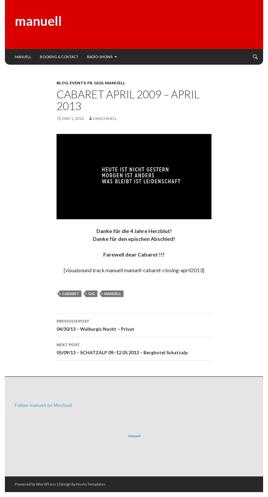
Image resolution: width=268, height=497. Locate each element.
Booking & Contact (59, 57)
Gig (91, 293)
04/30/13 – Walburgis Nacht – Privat (95, 325)
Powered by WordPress (35, 484)
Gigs (98, 82)
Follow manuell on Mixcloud (43, 405)
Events (78, 82)
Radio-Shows (99, 57)
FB (89, 82)
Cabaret (70, 293)
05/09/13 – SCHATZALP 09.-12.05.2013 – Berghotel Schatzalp (122, 348)
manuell (38, 21)
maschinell (105, 118)
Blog (62, 82)
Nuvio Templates (91, 484)
